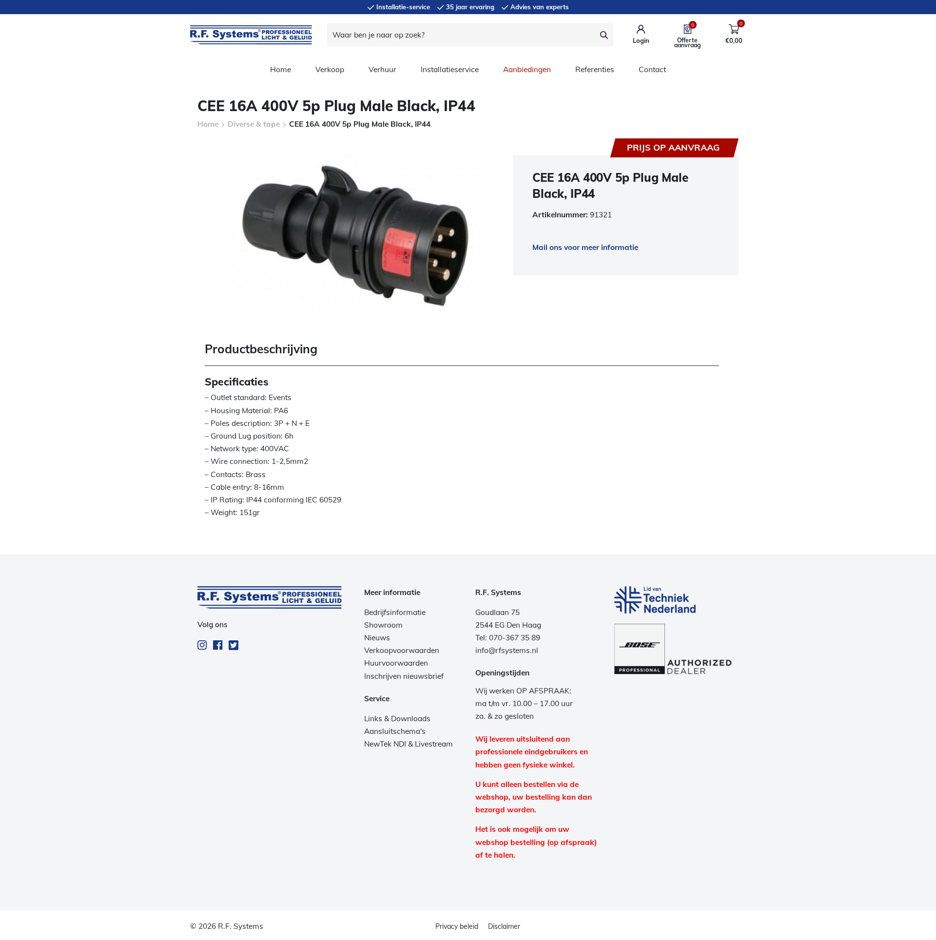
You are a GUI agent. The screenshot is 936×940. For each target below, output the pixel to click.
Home (280, 69)
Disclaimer (504, 926)
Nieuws (377, 637)
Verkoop (329, 69)
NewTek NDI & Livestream (408, 743)
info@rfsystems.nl (506, 650)
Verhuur (382, 69)
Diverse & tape (254, 124)
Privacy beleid (456, 926)
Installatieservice (450, 69)
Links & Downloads (397, 718)
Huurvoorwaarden (396, 663)
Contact (652, 69)
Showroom (383, 625)
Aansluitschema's (395, 731)
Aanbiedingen (527, 69)
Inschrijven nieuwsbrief (404, 676)
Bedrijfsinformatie (395, 612)
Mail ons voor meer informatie (585, 247)
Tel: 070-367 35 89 (507, 637)
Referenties (594, 69)
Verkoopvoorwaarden (401, 650)
